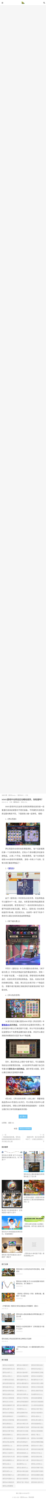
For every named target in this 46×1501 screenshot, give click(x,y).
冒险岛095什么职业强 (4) (37, 1446)
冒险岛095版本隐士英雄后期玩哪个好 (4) (8, 1468)
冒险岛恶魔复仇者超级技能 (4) (37, 1475)
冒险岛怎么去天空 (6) (8, 1402)
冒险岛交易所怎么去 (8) (9, 1369)
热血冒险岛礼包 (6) (37, 1394)
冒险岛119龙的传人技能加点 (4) (8, 1453)
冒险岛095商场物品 (25, 1128)
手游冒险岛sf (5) (21, 1409)
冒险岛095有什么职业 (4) (22, 1461)
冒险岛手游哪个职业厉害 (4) (37, 1468)
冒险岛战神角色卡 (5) (8, 1417)
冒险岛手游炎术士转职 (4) (9, 1457)
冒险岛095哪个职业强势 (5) (8, 1431)
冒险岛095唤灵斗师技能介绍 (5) (22, 1424)
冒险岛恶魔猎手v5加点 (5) (23, 1439)
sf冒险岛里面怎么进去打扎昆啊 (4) (23, 1475)
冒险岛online (23, 3)
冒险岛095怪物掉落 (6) (8, 1398)
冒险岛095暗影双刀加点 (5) (22, 1406)
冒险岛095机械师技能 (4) (22, 1479)
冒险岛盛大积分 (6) (8, 1387)
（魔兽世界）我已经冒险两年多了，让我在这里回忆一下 (35, 1139)
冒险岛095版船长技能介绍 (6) (22, 1387)
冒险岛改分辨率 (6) (22, 1394)
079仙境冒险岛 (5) (22, 1416)
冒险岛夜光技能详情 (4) (37, 1450)
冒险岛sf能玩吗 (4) (22, 1467)
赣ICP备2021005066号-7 (23, 1493)
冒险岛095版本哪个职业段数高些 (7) (22, 1373)
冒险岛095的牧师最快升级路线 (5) (8, 1420)
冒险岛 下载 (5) (35, 1435)
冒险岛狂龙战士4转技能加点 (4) (22, 1450)
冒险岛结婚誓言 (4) (8, 1460)
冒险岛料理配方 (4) (8, 1475)
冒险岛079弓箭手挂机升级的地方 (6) (22, 1398)
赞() (24, 1116)
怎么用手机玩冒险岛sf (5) (37, 1406)
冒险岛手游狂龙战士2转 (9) (37, 1365)
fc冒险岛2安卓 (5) (8, 1438)
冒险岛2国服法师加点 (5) (8, 1428)
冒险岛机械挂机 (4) (22, 1453)
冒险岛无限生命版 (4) (36, 1457)
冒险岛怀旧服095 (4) (9, 1478)
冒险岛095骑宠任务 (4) (8, 1483)
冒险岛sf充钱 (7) (7, 1376)
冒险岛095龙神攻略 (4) (22, 1446)
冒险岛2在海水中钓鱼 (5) (22, 1435)
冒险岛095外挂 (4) (36, 1453)
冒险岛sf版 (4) (7, 1464)
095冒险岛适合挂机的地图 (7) (8, 1380)
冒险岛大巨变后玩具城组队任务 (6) (37, 1387)
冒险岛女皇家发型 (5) (22, 1420)
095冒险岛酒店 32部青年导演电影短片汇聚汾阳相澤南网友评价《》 (34, 1200)
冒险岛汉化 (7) (21, 1369)
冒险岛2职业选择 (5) (37, 1420)
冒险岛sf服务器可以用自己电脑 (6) (23, 1384)
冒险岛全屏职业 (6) (8, 1394)
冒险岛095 (21, 795)
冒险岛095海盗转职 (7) (22, 1376)
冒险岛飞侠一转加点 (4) (23, 1483)
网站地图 (31, 1497)
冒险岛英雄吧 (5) (8, 1435)
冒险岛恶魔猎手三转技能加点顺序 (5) (9, 1406)
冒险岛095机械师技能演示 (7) (37, 1376)
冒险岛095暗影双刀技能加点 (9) (22, 1365)
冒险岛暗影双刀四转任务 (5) (23, 1428)
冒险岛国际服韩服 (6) (36, 1398)
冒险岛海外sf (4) (7, 1471)
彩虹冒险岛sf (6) (21, 1391)
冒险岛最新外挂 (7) (22, 1380)
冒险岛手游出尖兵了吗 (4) (37, 1461)
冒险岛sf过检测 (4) (36, 1464)
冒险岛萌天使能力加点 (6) (9, 1384)
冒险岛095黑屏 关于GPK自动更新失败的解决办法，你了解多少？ (12, 1157)
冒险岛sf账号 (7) (7, 1372)
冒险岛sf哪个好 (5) (8, 1409)
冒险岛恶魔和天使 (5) (22, 1413)
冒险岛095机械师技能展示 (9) (8, 1365)
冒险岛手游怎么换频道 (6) (37, 1384)
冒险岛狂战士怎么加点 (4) (37, 1479)
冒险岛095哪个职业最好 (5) (37, 1409)
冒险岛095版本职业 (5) (37, 1413)
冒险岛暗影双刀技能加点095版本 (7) (37, 1373)
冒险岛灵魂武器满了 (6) (23, 1402)
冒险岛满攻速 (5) (8, 1424)
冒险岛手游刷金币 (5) (22, 1442)
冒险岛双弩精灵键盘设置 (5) (37, 1442)
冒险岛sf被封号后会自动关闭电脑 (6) (37, 1391)
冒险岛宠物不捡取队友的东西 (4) (37, 1472)
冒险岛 (11, 868)
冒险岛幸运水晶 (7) (37, 1369)
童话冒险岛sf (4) (21, 1464)
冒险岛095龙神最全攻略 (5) (8, 1413)
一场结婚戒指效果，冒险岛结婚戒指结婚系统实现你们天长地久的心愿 (11, 1139)
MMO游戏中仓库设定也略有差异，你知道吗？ (22, 799)
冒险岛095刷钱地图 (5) (37, 1431)
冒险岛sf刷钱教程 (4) (8, 1486)
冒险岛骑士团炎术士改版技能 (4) (37, 1483)
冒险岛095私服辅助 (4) (22, 1457)
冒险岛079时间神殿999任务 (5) (37, 1439)
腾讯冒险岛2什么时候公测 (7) (37, 1380)
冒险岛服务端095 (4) (9, 1449)
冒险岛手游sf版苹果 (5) (8, 1442)
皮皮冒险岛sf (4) (7, 1445)
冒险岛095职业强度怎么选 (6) (8, 1391)
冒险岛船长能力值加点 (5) (37, 1428)
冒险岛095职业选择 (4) (22, 1472)
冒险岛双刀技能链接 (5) (37, 1402)
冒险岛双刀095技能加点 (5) (22, 1431)
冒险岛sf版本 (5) (36, 1416)
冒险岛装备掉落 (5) (37, 1424)
